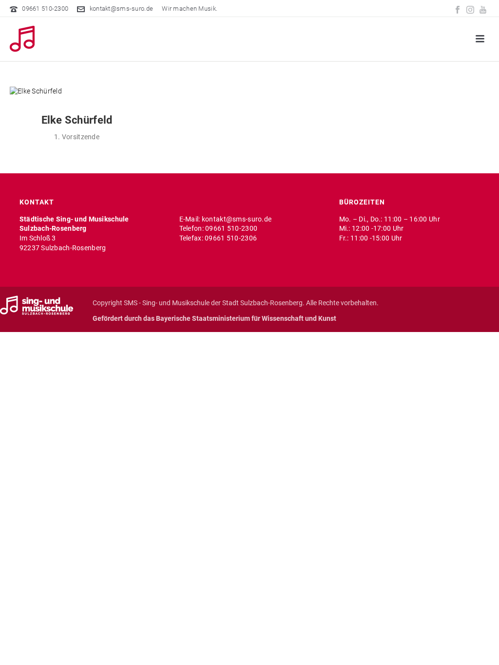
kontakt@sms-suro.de (121, 8)
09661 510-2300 (45, 8)
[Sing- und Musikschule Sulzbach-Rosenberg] (36, 305)
